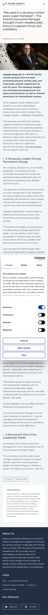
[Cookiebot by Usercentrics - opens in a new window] (34, 258)
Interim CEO (21, 479)
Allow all (24, 341)
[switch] (41, 315)
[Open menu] (44, 4)
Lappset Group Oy (12, 74)
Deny (24, 355)
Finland (8, 479)
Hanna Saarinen (13, 490)
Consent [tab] (8, 265)
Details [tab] (24, 265)
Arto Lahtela (35, 146)
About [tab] (39, 265)
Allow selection (24, 348)
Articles (18, 35)
